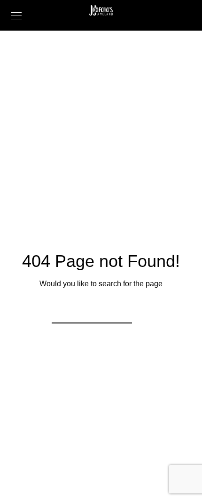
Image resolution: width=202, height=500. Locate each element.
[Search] (118, 310)
